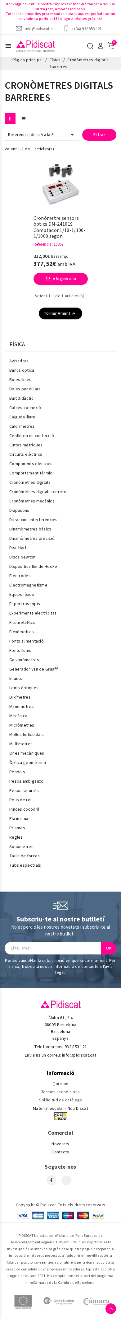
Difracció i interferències (33, 520)
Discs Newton (22, 557)
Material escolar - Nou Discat (60, 1108)
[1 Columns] (23, 118)
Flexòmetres (21, 632)
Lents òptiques (23, 688)
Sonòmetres (21, 847)
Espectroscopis (24, 604)
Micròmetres (21, 725)
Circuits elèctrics (25, 454)
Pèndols (17, 772)
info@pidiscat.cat (40, 28)
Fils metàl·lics (22, 622)
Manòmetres (21, 707)
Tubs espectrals (25, 865)
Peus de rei (20, 800)
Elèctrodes (20, 576)
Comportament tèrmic (30, 473)
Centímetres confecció (31, 436)
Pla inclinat (19, 819)
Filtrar (99, 135)
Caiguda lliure (22, 417)
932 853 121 (76, 1047)
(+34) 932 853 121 (87, 28)
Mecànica (18, 716)
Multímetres (21, 744)
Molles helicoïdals (26, 735)
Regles (16, 837)
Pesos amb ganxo (26, 781)
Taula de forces (24, 856)
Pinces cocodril (24, 809)
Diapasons (19, 510)
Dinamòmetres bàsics (30, 529)
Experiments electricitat (32, 613)
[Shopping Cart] (111, 45)
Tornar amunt (61, 313)
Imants (15, 679)
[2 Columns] (10, 118)
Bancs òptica (21, 370)
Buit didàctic (21, 398)
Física (17, 344)
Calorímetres (22, 426)
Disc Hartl (18, 548)
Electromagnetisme (28, 585)
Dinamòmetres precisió (32, 538)
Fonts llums (20, 651)
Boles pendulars (25, 389)
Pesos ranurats (24, 791)
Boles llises (20, 380)
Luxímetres (20, 697)
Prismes (17, 828)
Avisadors (19, 361)
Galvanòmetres (24, 660)
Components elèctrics (30, 464)
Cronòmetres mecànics (32, 501)
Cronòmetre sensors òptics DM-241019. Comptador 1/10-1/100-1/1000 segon (60, 227)
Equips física (21, 594)
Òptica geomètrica (27, 763)
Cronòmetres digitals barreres (39, 492)
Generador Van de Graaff (33, 669)
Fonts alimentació (26, 641)
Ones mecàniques (26, 753)
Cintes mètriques (26, 445)
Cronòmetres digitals (30, 482)
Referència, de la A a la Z (42, 134)
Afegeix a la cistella (64, 280)
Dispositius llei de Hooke (33, 566)
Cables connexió (25, 408)
